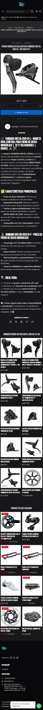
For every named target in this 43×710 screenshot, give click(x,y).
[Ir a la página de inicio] (21, 5)
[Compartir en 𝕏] (16, 322)
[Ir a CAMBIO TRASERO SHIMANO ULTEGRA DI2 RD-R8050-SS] (32, 522)
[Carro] (40, 11)
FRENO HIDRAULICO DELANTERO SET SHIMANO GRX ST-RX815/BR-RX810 (31, 398)
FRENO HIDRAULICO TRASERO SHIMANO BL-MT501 (9, 397)
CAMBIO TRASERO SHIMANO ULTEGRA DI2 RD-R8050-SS (30, 535)
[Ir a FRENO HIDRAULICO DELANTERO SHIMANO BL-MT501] (32, 447)
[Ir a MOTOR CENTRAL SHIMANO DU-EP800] (32, 616)
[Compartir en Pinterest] (27, 322)
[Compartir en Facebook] (10, 322)
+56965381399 (9, 678)
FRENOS (30, 27)
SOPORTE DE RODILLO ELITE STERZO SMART (30, 599)
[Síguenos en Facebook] (14, 658)
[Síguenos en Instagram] (11, 658)
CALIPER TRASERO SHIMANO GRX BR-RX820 (32, 430)
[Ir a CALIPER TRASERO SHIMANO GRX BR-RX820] (32, 416)
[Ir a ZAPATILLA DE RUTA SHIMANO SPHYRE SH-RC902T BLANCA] (11, 586)
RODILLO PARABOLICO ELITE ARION (9, 568)
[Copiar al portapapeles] (32, 322)
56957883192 (9, 681)
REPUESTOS (19, 27)
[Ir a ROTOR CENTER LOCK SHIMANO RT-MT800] (32, 478)
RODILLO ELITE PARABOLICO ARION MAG (30, 568)
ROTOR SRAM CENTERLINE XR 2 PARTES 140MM (10, 630)
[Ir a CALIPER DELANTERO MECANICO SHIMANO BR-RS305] (11, 416)
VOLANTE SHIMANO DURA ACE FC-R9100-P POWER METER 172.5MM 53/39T (10, 536)
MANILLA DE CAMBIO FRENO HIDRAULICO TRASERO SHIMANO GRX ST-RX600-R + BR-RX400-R (32, 362)
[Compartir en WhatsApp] (21, 322)
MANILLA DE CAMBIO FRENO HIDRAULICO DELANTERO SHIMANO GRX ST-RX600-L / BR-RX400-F (10, 363)
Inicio (10, 27)
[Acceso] (36, 11)
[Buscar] (32, 11)
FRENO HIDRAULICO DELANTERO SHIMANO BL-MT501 (31, 460)
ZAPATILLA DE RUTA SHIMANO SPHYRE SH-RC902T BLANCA (9, 599)
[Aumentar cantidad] (40, 106)
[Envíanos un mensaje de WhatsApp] (38, 705)
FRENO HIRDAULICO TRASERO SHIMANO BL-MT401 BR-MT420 (10, 491)
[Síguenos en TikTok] (17, 658)
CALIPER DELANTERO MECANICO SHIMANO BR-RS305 (10, 430)
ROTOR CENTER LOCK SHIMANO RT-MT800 (31, 491)
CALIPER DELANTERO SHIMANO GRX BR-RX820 (10, 460)
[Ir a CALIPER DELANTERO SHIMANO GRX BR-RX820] (11, 447)
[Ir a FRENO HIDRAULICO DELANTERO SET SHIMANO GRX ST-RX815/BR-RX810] (32, 383)
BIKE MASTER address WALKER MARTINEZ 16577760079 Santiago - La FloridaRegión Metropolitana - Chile (15, 687)
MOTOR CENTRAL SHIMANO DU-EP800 (31, 630)
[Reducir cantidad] (3, 106)
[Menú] (2, 11)
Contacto (5, 669)
